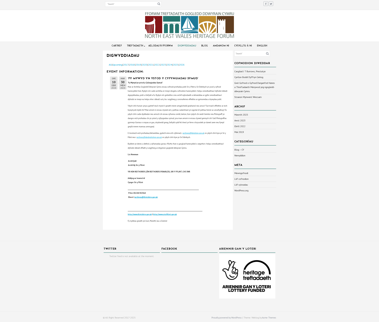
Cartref (117, 46)
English (262, 46)
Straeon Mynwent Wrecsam (248, 97)
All (110, 64)
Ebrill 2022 (239, 126)
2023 (163, 64)
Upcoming (117, 64)
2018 (132, 64)
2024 (169, 64)
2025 (175, 64)
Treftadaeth (135, 46)
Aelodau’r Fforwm (160, 46)
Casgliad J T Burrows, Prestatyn (250, 71)
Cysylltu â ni (243, 46)
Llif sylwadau (241, 184)
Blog (204, 46)
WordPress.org (241, 190)
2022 (157, 64)
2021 (150, 64)
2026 (181, 64)
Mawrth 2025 (241, 114)
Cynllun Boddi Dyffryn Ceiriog (248, 77)
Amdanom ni (221, 46)
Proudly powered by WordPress (226, 317)
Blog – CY (239, 149)
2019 (138, 64)
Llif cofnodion (241, 178)
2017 (126, 64)
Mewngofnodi (241, 173)
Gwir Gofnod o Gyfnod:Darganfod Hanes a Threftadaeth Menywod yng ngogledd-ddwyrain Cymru (254, 87)
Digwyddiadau (187, 46)
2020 (144, 64)
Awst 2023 (239, 120)
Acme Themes (269, 317)
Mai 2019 (239, 132)
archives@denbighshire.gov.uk (149, 137)
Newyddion (239, 155)
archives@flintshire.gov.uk (193, 133)
